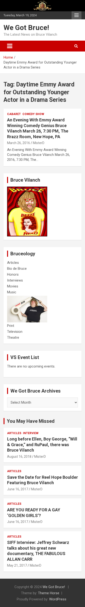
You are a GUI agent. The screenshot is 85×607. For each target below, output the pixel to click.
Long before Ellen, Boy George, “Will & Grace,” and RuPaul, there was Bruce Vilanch (42, 444)
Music (11, 292)
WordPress (57, 599)
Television (14, 331)
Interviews (15, 280)
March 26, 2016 (18, 143)
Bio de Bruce (17, 268)
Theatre (13, 337)
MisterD (38, 143)
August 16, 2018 (19, 456)
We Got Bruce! (26, 27)
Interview (30, 433)
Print (10, 326)
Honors (13, 274)
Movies (12, 286)
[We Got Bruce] (27, 189)
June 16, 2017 (17, 489)
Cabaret (14, 114)
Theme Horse (48, 593)
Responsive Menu (76, 15)
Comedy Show (33, 114)
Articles (13, 263)
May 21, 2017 (17, 565)
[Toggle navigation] (10, 46)
